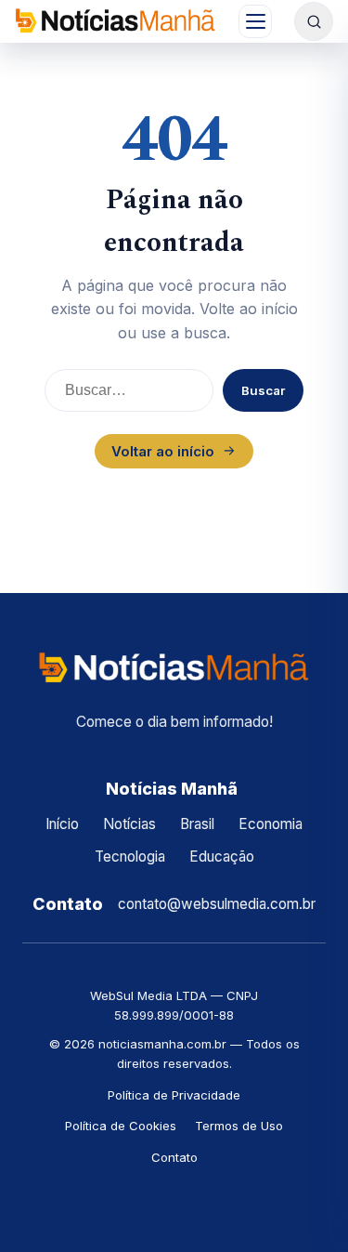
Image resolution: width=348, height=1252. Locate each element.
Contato (174, 1157)
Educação (221, 856)
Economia (270, 824)
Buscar (263, 390)
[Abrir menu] (255, 21)
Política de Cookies (120, 1125)
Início (62, 824)
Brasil (197, 824)
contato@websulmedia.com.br (217, 904)
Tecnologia (130, 856)
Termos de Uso (239, 1125)
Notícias (129, 824)
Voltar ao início (162, 451)
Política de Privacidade (174, 1094)
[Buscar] (313, 21)
